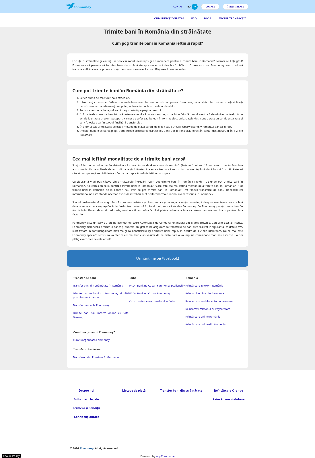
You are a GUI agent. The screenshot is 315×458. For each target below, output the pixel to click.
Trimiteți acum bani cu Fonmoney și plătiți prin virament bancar (102, 295)
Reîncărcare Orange (228, 391)
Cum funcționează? (169, 18)
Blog (207, 18)
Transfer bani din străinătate (181, 391)
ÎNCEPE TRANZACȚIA (232, 18)
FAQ (194, 18)
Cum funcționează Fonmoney (91, 340)
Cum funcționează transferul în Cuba (152, 301)
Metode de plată (134, 391)
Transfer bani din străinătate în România (98, 285)
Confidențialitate (86, 417)
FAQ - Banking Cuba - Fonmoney (149, 293)
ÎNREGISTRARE (236, 6)
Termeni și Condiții (86, 408)
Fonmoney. (87, 448)
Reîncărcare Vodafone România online (209, 301)
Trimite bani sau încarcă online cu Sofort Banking (102, 315)
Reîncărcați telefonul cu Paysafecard (207, 309)
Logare (210, 6)
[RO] (195, 8)
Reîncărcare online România (202, 316)
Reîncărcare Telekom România (204, 285)
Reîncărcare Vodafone (228, 399)
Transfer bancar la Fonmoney (91, 305)
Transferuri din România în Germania (96, 357)
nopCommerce (165, 456)
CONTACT (178, 6)
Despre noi (86, 391)
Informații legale (86, 399)
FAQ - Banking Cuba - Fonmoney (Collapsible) (158, 285)
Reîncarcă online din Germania (204, 293)
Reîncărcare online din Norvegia (205, 324)
